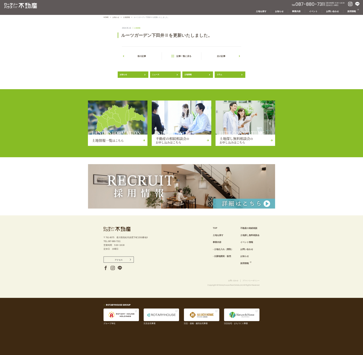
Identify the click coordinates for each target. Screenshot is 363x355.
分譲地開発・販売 (222, 256)
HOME (106, 17)
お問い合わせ (332, 11)
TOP (215, 228)
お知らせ (279, 11)
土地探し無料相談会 (249, 235)
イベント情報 (246, 242)
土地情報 (126, 17)
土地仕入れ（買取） (223, 249)
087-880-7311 (310, 4)
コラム (219, 74)
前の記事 (142, 56)
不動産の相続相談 (248, 228)
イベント (313, 11)
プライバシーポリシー (250, 281)
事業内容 (296, 11)
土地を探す (261, 11)
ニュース (155, 74)
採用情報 (351, 11)
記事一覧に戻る (184, 56)
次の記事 (221, 56)
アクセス (119, 260)
